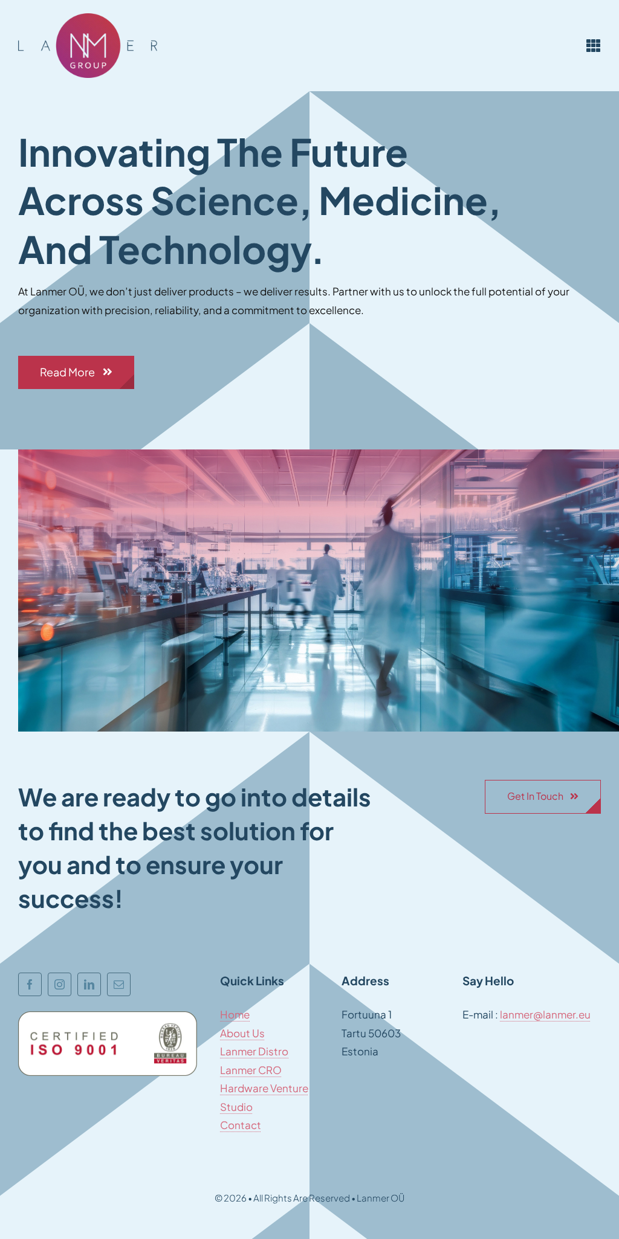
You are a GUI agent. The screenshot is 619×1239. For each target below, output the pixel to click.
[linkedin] (89, 984)
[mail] (119, 984)
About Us (242, 1033)
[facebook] (30, 984)
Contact (240, 1124)
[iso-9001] (107, 1016)
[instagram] (59, 984)
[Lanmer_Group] (87, 18)
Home (235, 1014)
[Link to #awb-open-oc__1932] (593, 45)
